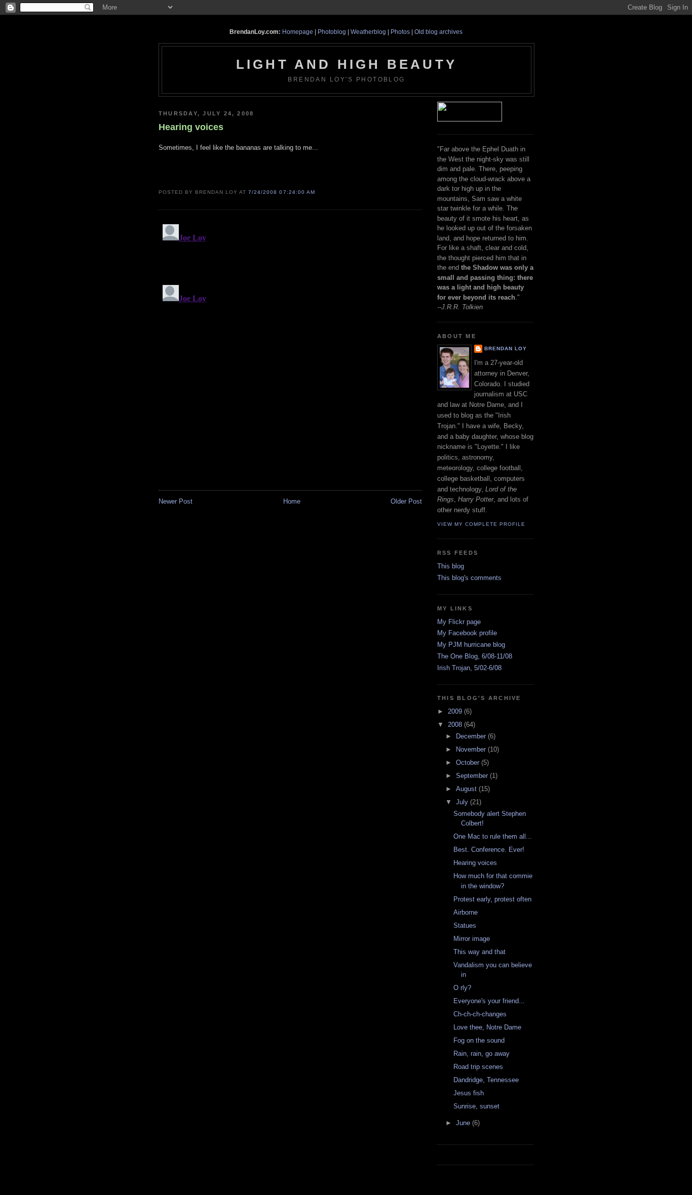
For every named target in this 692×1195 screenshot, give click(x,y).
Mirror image (471, 938)
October (468, 762)
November (472, 749)
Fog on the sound (479, 1040)
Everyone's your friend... (489, 1001)
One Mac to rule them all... (492, 836)
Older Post (406, 501)
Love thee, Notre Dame (487, 1027)
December (472, 736)
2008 (456, 724)
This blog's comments (469, 578)
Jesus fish (468, 1093)
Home (291, 501)
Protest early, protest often (492, 899)
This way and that (479, 952)
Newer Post (176, 501)
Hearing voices (191, 127)
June (464, 1123)
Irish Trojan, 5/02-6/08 (469, 668)
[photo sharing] (163, 177)
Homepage (297, 31)
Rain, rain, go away (481, 1053)
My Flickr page (459, 622)
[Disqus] (290, 346)
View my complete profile (481, 524)
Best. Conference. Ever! (488, 849)
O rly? (462, 988)
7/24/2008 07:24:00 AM (281, 192)
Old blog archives (438, 31)
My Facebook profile (467, 633)
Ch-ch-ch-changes (480, 1014)
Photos (400, 31)
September (473, 775)
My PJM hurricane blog (471, 644)
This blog (450, 566)
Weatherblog (368, 31)
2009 (456, 711)
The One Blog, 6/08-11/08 (474, 656)
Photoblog (332, 31)
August (467, 789)
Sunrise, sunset (476, 1106)
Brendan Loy (505, 348)
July (463, 802)
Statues (464, 925)
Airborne (465, 912)
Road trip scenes (478, 1066)
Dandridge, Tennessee (486, 1080)
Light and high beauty (346, 64)
